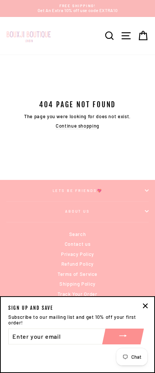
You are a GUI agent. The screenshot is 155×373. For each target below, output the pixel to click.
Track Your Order (77, 294)
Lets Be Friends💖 (78, 190)
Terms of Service (77, 274)
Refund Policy (77, 264)
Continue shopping (77, 126)
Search (77, 234)
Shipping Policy (77, 284)
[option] (77, 8)
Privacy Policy (77, 254)
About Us (77, 211)
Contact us (77, 244)
